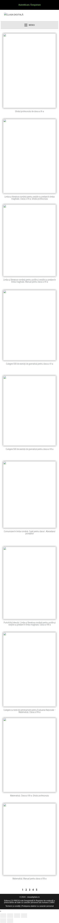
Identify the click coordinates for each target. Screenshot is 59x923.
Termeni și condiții (12, 906)
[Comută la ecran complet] (10, 915)
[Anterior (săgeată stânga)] (3, 920)
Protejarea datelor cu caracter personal (38, 906)
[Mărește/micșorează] (3, 915)
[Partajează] (17, 915)
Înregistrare (36, 5)
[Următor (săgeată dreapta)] (10, 920)
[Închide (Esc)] (24, 915)
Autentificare (23, 5)
